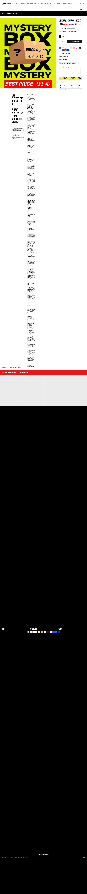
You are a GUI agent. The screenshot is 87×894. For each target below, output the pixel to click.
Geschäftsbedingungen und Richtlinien (21, 857)
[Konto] (80, 3)
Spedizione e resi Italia (66, 53)
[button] (70, 45)
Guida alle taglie (63, 59)
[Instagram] (82, 857)
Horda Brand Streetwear (9, 857)
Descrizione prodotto (64, 56)
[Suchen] (78, 3)
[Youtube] (84, 857)
